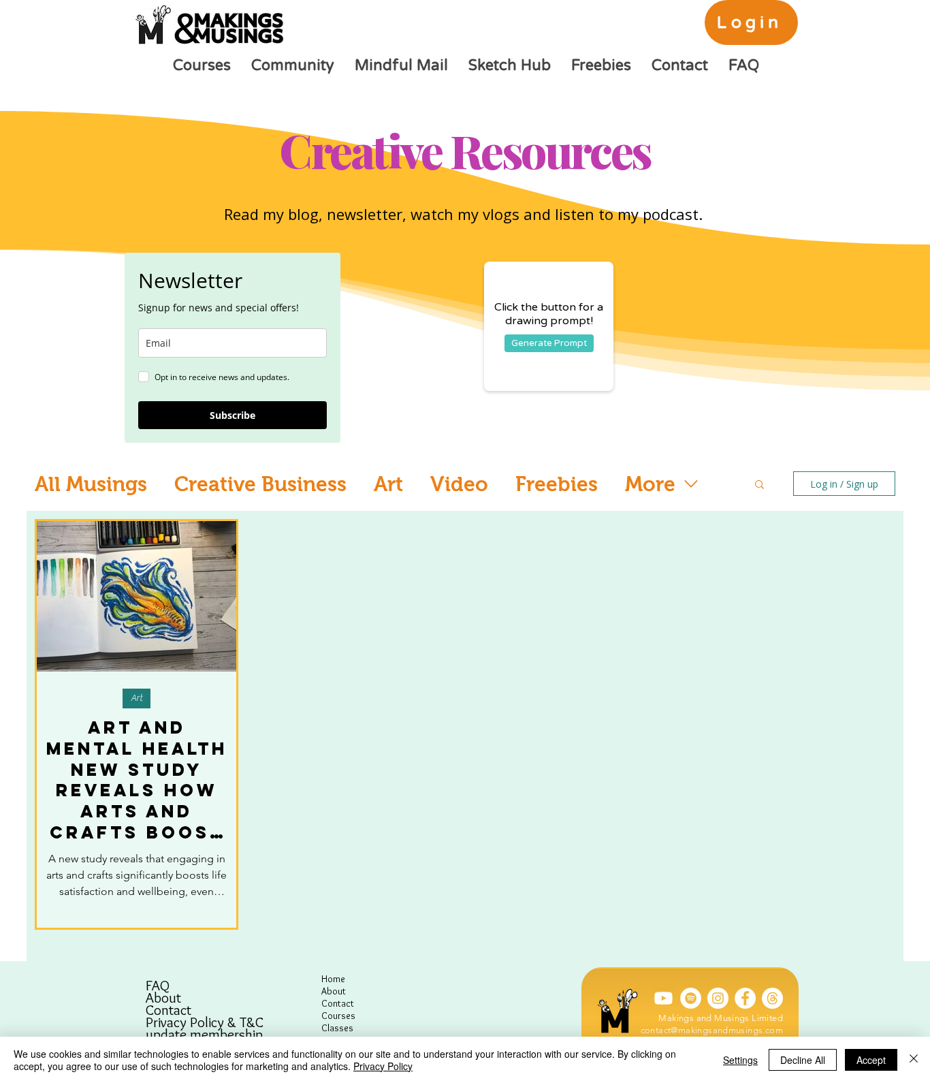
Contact (168, 1010)
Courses (338, 1015)
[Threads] (772, 998)
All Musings (91, 484)
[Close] (913, 1060)
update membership (204, 1035)
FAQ (158, 985)
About (163, 998)
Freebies (556, 484)
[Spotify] (690, 998)
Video (459, 484)
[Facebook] (745, 998)
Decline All (802, 1060)
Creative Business (260, 484)
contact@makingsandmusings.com (712, 1030)
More (650, 484)
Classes (337, 1028)
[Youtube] (663, 998)
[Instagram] (717, 998)
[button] (759, 485)
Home (333, 979)
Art (388, 484)
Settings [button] (740, 1060)
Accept (871, 1060)
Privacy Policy (383, 1066)
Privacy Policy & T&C (204, 1022)
